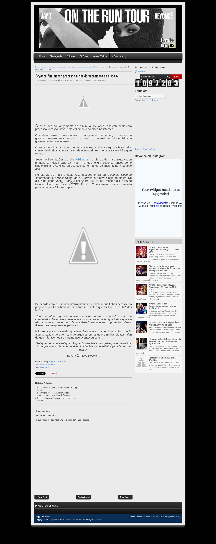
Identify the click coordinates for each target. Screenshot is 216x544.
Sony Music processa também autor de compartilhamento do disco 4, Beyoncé (54, 394)
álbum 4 (45, 67)
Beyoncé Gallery (173, 517)
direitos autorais (82, 67)
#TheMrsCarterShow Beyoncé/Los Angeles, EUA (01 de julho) (164, 323)
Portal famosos (47, 364)
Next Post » (125, 497)
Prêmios (70, 56)
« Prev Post (41, 497)
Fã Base (84, 56)
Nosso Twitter (100, 56)
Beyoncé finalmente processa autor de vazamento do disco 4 (76, 76)
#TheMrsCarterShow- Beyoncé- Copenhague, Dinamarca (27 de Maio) (163, 287)
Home (42, 56)
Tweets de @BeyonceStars (145, 149)
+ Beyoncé (117, 56)
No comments (101, 80)
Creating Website (151, 517)
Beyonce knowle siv (58, 361)
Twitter (46, 517)
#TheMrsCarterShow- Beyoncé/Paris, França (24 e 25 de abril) (164, 249)
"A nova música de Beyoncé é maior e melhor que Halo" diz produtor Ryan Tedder (165, 341)
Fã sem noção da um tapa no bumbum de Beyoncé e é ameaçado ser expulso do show (165, 268)
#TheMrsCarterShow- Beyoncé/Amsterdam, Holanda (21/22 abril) (162, 306)
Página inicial (83, 497)
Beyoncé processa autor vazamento (62, 67)
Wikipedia (81, 159)
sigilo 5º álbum (94, 67)
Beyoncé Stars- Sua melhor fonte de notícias (67, 520)
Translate (156, 100)
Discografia (56, 56)
